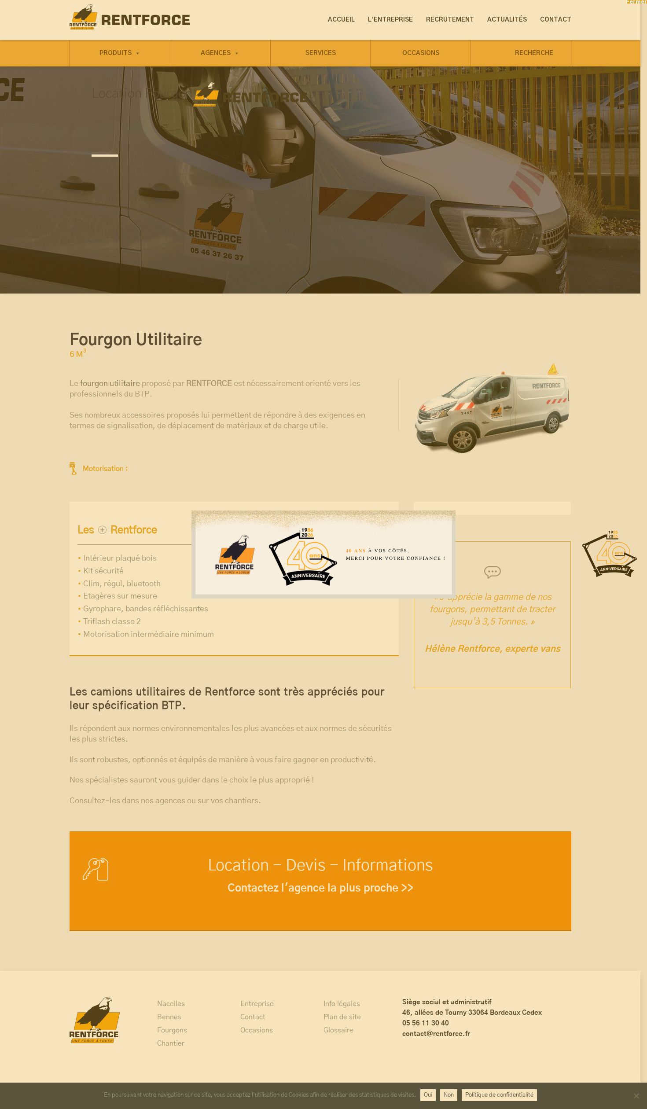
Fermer (636, 2)
